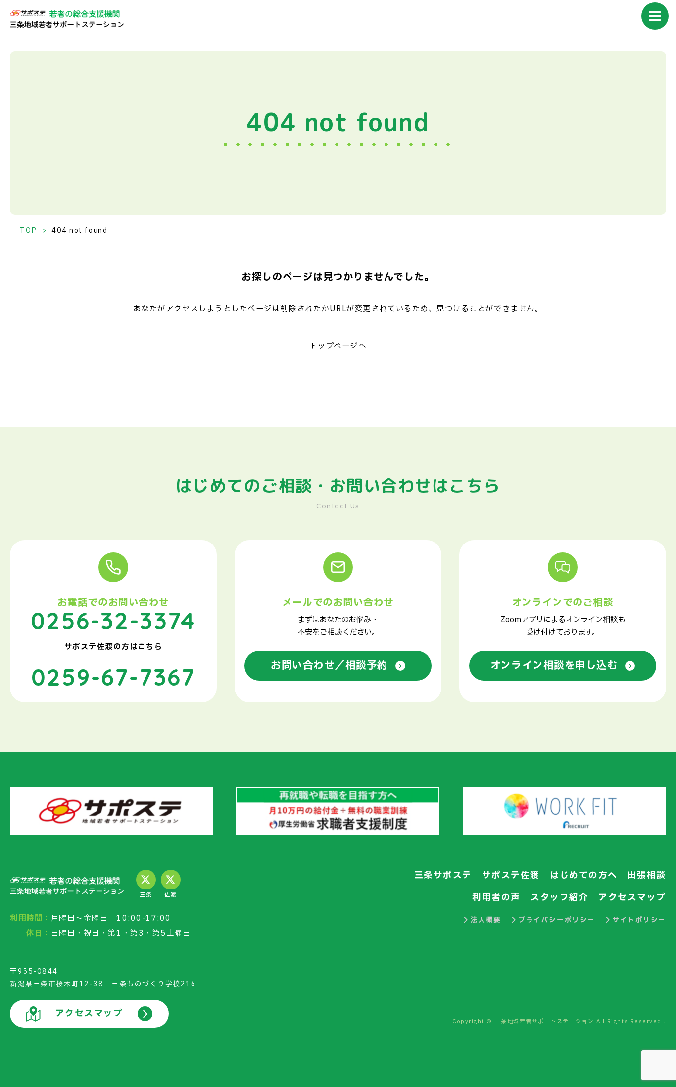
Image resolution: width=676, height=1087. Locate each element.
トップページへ (338, 346)
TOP (28, 231)
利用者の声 (496, 897)
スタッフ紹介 (559, 897)
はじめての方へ (584, 875)
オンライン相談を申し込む (554, 665)
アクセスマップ (632, 897)
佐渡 (170, 895)
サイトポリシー (639, 920)
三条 (146, 895)
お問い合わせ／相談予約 (329, 665)
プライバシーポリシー (556, 920)
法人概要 (486, 920)
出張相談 (647, 875)
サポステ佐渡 (511, 875)
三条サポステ (443, 875)
